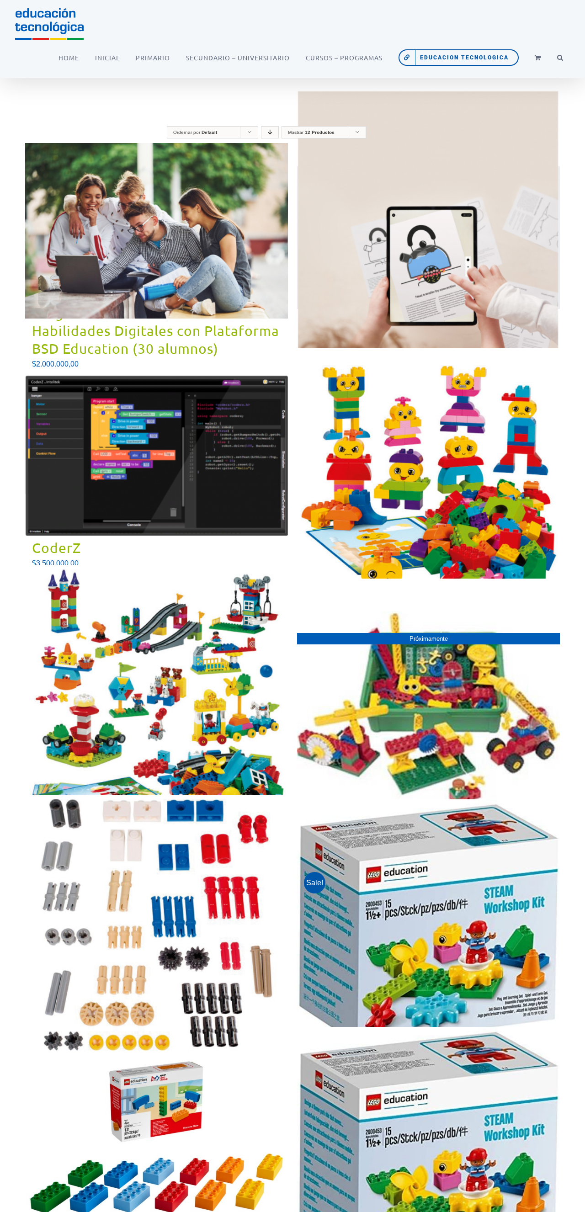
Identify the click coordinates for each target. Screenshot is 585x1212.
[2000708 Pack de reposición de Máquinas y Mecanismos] (156, 926)
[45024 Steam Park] (156, 696)
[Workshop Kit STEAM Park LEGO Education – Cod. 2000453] (428, 1150)
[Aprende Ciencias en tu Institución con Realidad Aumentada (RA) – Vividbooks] (428, 237)
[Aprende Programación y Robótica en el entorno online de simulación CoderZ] (156, 455)
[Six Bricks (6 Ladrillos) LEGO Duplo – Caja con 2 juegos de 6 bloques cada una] (156, 1137)
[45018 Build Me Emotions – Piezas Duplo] (428, 479)
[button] (560, 58)
